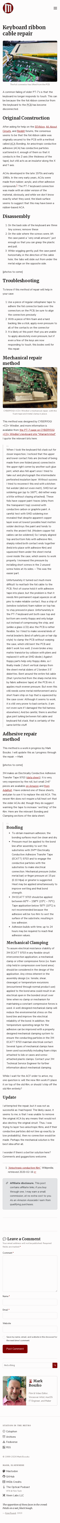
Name (6, 1296)
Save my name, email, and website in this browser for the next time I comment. (31, 1338)
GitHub (10, 1476)
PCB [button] (29, 105)
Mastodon (12, 1471)
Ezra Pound (10, 1513)
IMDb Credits (14, 1482)
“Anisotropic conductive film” (24, 1167)
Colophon (11, 1431)
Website (7, 1323)
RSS (8, 1447)
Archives (11, 1437)
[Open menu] (55, 8)
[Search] (54, 1365)
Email (6, 1309)
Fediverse (12, 1442)
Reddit (21, 131)
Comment (8, 1252)
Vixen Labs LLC (15, 1495)
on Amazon (32, 786)
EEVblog (40, 126)
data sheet (33, 777)
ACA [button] (13, 143)
